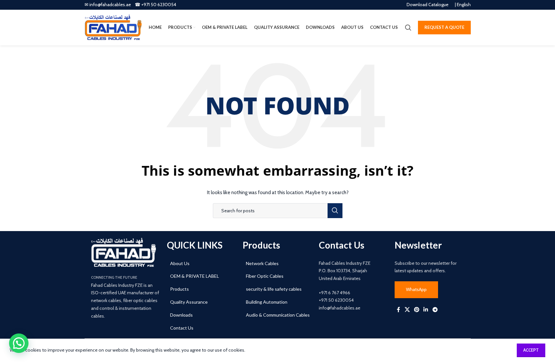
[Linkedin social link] (426, 309)
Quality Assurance (189, 302)
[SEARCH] (335, 210)
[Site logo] (113, 27)
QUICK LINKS (195, 245)
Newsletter (418, 245)
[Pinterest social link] (416, 309)
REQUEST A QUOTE (444, 27)
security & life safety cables (274, 289)
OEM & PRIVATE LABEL (194, 276)
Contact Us (181, 328)
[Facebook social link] (398, 309)
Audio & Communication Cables (278, 315)
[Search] (408, 27)
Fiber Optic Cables (264, 276)
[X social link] (407, 309)
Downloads (181, 315)
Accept (531, 350)
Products (179, 289)
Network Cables (262, 263)
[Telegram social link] (435, 309)
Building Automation (266, 302)
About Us (180, 263)
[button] (19, 343)
